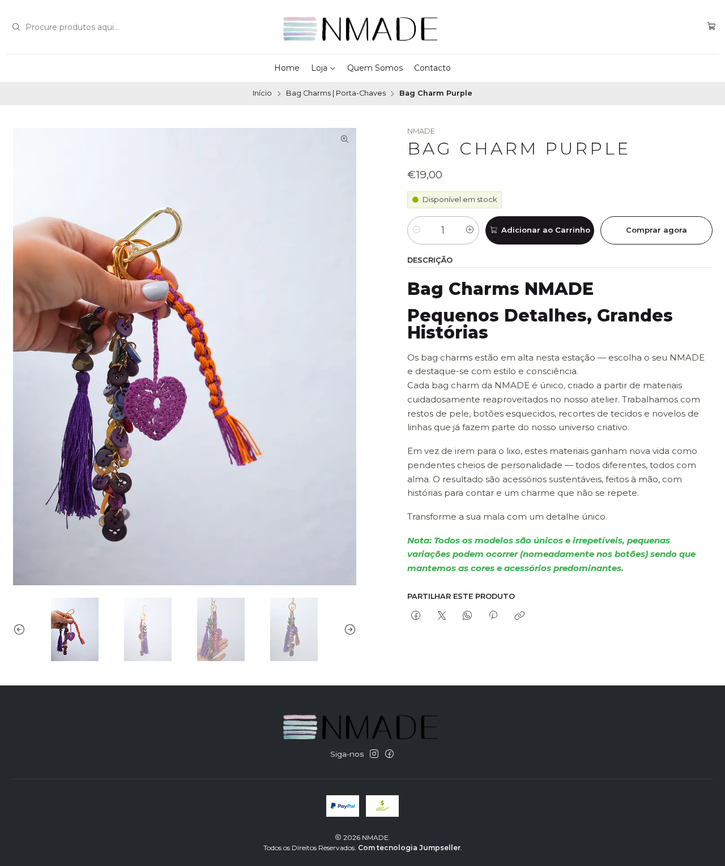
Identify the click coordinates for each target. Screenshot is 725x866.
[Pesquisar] (15, 27)
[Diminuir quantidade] (416, 230)
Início (262, 93)
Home (287, 68)
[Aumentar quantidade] (470, 230)
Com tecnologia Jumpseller (409, 847)
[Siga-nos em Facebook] (389, 754)
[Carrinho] (712, 27)
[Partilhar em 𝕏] (441, 616)
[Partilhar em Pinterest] (493, 616)
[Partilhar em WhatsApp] (467, 616)
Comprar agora (656, 229)
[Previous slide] (21, 629)
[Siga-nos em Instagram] (374, 754)
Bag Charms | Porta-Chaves (336, 93)
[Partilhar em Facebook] (416, 616)
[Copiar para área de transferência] (519, 616)
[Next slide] (347, 629)
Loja (319, 68)
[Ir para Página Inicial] (362, 27)
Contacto (432, 68)
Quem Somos (375, 68)
